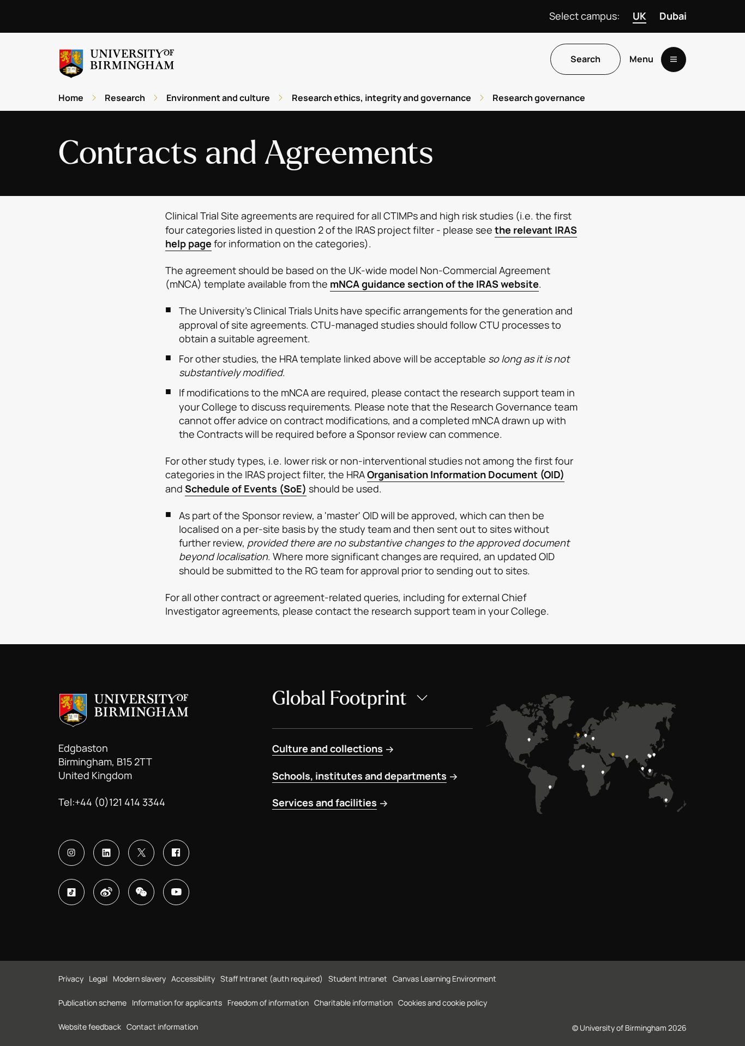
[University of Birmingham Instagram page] (71, 853)
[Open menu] (673, 59)
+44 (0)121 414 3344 (120, 802)
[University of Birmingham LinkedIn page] (106, 853)
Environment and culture (218, 98)
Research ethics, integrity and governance (381, 98)
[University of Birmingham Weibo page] (106, 892)
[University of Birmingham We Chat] (141, 892)
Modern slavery (139, 978)
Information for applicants (177, 1002)
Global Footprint (339, 698)
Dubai (673, 15)
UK (639, 15)
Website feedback (89, 1026)
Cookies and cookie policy (442, 1002)
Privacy (70, 978)
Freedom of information (268, 1002)
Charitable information (353, 1002)
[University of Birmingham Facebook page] (176, 853)
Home (70, 98)
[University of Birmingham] (116, 59)
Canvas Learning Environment (444, 978)
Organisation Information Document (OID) (465, 474)
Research (125, 98)
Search (585, 60)
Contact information (162, 1026)
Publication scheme (92, 1002)
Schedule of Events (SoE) (246, 488)
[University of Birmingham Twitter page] (141, 853)
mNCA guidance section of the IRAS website (434, 283)
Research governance (538, 98)
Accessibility (193, 978)
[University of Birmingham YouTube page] (176, 892)
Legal (98, 978)
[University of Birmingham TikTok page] (71, 892)
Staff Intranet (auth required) (271, 978)
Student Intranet (357, 978)
